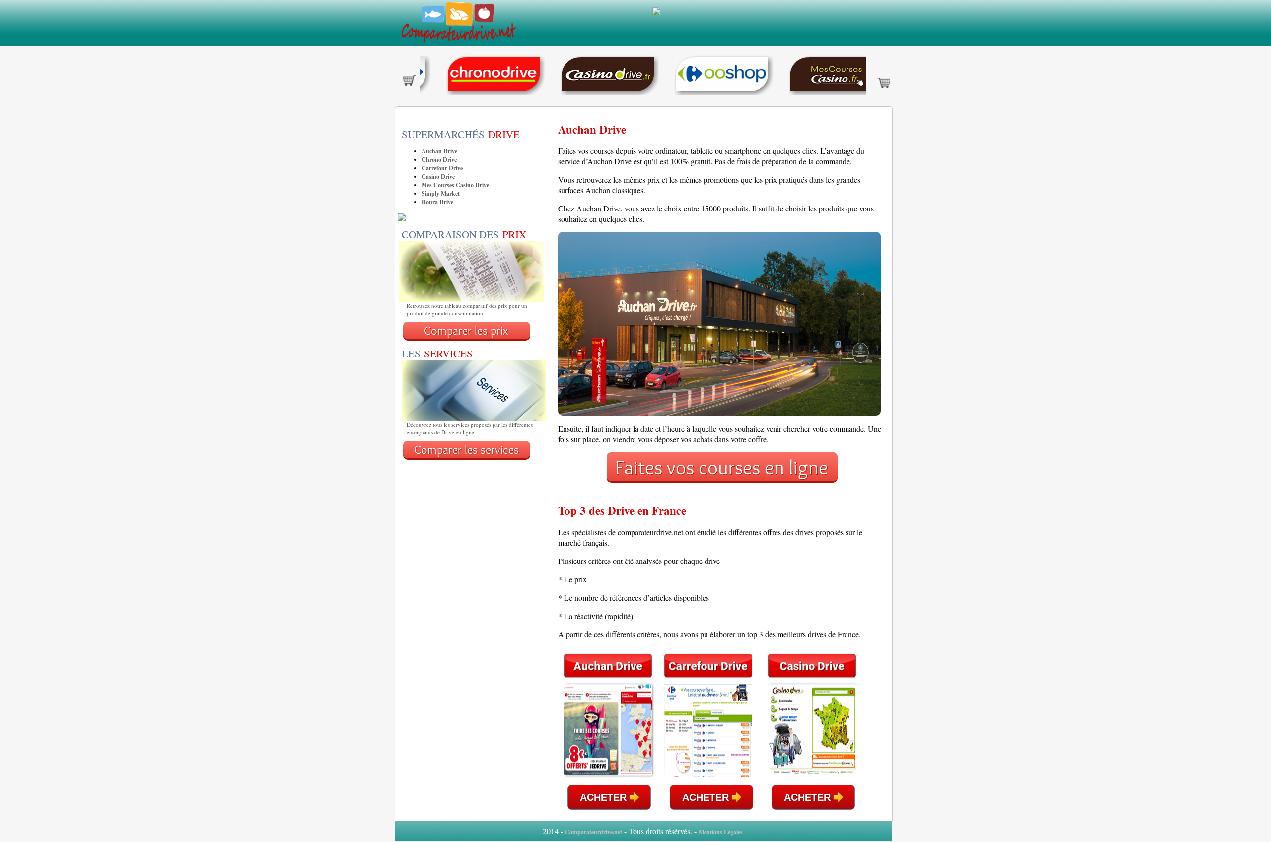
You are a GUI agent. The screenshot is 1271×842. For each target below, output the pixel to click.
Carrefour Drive (442, 168)
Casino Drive (438, 176)
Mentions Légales (721, 832)
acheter (603, 797)
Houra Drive (437, 202)
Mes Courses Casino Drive (455, 185)
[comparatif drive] (458, 43)
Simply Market (441, 193)
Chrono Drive (439, 159)
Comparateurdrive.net (593, 832)
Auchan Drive (439, 151)
